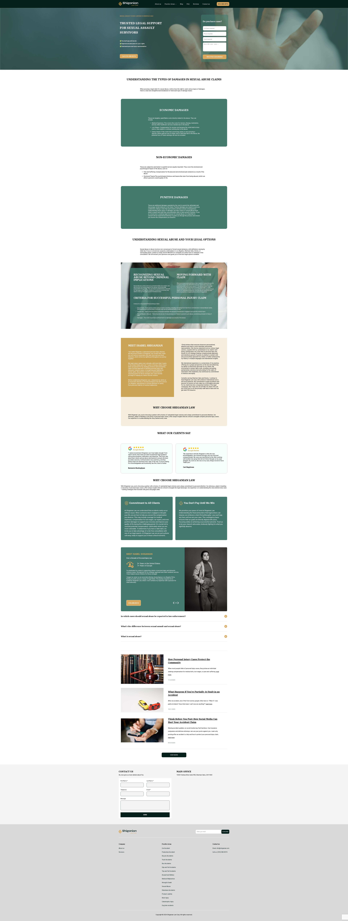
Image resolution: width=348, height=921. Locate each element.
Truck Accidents (167, 860)
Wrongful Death (167, 882)
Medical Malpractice (168, 879)
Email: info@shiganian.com (221, 848)
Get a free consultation (215, 57)
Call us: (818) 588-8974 (220, 852)
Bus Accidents (166, 863)
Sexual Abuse (166, 886)
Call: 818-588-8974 (129, 56)
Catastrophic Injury (168, 901)
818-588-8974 (223, 4)
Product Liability (167, 894)
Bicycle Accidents (167, 856)
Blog (181, 4)
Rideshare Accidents (168, 890)
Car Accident (166, 848)
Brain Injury (165, 898)
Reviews (196, 4)
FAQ (188, 4)
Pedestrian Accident (168, 852)
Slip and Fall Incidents (169, 867)
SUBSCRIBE (225, 831)
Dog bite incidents (167, 905)
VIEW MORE (174, 755)
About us (158, 4)
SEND (145, 815)
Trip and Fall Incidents (169, 871)
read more (209, 704)
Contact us (206, 4)
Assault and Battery (168, 875)
